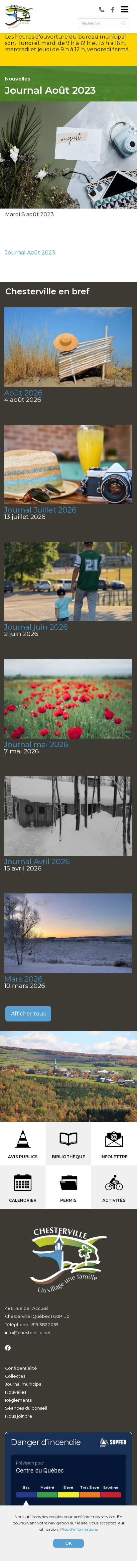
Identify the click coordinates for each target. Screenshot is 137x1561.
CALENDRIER (23, 1200)
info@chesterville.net (28, 1332)
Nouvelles (15, 1392)
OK (68, 1543)
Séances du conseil (26, 1408)
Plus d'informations (79, 1529)
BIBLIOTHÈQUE (68, 1156)
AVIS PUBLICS (23, 1156)
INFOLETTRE (114, 1156)
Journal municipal (24, 1384)
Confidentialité (21, 1368)
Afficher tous (28, 1014)
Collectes (15, 1376)
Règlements (18, 1400)
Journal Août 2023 (30, 252)
